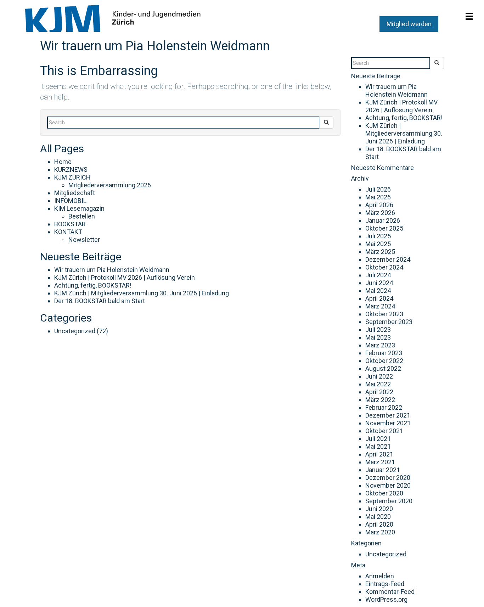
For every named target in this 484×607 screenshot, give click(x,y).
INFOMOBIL (70, 200)
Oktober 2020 (384, 493)
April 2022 (379, 392)
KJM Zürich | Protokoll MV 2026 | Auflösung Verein (124, 277)
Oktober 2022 (384, 360)
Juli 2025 (378, 236)
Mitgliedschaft (74, 193)
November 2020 (388, 485)
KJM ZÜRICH (72, 177)
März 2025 (380, 251)
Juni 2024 (379, 283)
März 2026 (380, 212)
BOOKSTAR (70, 224)
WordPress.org (386, 599)
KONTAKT (68, 232)
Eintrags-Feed (384, 584)
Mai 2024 (378, 290)
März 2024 (380, 306)
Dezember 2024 (387, 259)
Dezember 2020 (387, 477)
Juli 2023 (378, 329)
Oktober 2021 (384, 431)
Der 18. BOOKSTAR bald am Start (99, 301)
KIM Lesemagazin (79, 208)
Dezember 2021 (387, 415)
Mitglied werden (409, 24)
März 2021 (380, 462)
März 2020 (380, 532)
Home (63, 161)
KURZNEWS (71, 169)
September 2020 (388, 501)
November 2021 (388, 423)
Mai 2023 (378, 337)
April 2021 (379, 454)
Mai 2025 (378, 244)
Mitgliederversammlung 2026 (109, 185)
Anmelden (379, 576)
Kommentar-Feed (390, 591)
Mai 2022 (378, 384)
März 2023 (380, 345)
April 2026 (379, 205)
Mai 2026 (378, 197)
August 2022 (383, 368)
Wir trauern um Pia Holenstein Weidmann (155, 46)
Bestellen (81, 216)
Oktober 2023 (384, 314)
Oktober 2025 (384, 228)
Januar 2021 (382, 469)
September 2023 (388, 321)
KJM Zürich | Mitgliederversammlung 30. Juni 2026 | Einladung (141, 293)
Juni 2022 (379, 376)
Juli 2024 (378, 275)
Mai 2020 (378, 516)
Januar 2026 (382, 220)
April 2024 (379, 298)
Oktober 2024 (384, 267)
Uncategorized (74, 331)
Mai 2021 (378, 446)
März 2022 (380, 399)
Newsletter (84, 239)
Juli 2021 (378, 438)
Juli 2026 (378, 189)
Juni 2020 (379, 508)
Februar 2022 (383, 407)
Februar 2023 (383, 353)
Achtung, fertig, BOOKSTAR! (92, 285)
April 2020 (379, 524)
